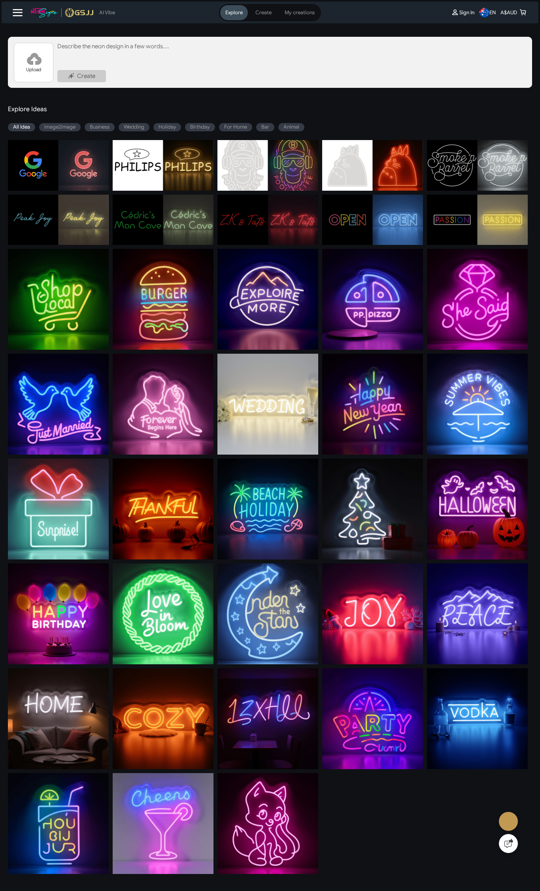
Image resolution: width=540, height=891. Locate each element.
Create (93, 85)
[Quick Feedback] (508, 843)
